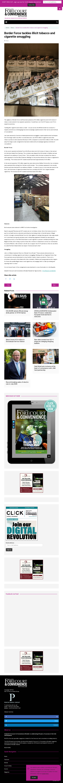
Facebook (5, 278)
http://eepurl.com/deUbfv (49, 271)
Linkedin (14, 278)
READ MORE (7, 747)
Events (6, 769)
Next (54, 285)
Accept (34, 777)
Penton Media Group (13, 691)
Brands (6, 762)
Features (6, 759)
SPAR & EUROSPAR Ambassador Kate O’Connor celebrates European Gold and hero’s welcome (45, 313)
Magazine (6, 772)
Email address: (10, 543)
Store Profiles (8, 766)
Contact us (56, 780)
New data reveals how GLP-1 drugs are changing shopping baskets (44, 341)
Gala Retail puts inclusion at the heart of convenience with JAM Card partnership (44, 368)
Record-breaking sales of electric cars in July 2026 (17, 383)
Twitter (10, 278)
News (7, 40)
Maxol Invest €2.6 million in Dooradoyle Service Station (15, 340)
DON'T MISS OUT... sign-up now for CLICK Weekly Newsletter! (21, 2)
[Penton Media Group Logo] (12, 698)
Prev (8, 285)
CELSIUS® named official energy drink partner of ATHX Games (17, 312)
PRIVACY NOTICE (8, 712)
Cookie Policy (45, 773)
